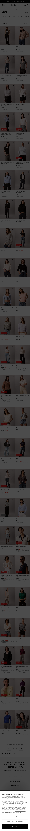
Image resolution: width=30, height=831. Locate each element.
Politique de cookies (20, 811)
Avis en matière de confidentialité (12, 812)
